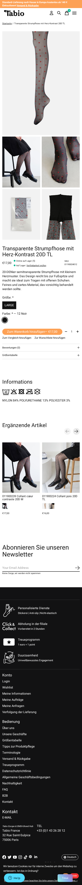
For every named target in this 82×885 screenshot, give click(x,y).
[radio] (4, 320)
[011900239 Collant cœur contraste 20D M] (21, 467)
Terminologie (11, 752)
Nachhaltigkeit (12, 783)
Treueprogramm (29, 639)
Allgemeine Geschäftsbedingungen (26, 777)
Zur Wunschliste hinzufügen (50, 338)
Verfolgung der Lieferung (19, 712)
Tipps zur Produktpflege (18, 746)
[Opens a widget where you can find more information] (14, 878)
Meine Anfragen (13, 706)
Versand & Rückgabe (16, 758)
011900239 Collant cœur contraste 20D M (17, 497)
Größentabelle (12, 740)
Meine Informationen (16, 693)
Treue (65, 878)
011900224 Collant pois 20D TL (59, 497)
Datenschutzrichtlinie (16, 771)
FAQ (5, 789)
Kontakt (7, 802)
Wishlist (7, 687)
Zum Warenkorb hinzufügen (32, 331)
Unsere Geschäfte (14, 734)
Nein (74, 876)
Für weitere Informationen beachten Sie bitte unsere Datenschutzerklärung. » (40, 880)
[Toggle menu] (74, 13)
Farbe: (14, 313)
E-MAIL (7, 817)
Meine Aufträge (12, 700)
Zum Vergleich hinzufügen (16, 338)
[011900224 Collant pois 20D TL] (61, 467)
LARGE (9, 305)
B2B (5, 795)
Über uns (8, 728)
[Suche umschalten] (59, 13)
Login (6, 681)
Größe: (8, 297)
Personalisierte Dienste (34, 608)
